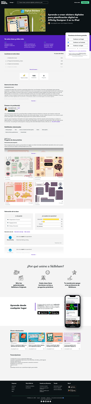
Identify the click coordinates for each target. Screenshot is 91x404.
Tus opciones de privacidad (57, 397)
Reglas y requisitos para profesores (44, 391)
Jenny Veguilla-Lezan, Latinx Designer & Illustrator (62, 23)
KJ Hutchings (10, 252)
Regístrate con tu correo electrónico (77, 51)
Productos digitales (57, 387)
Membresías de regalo (58, 386)
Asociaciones (28, 387)
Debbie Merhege (38, 177)
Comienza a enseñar (44, 386)
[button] (14, 2)
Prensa (13, 389)
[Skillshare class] (18, 337)
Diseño (38, 129)
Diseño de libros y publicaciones (12, 132)
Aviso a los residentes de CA (46, 399)
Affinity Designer (9, 129)
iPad (16, 129)
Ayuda (38, 397)
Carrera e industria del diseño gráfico (26, 129)
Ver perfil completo (56, 121)
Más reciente (27, 231)
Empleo (13, 387)
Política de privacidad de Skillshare (74, 54)
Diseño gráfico (45, 129)
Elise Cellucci (7, 177)
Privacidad (43, 397)
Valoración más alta (8, 231)
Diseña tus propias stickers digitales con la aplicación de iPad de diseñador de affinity (36, 346)
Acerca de (14, 386)
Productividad (23, 132)
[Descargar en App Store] (73, 387)
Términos (48, 397)
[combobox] (32, 2)
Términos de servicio (82, 53)
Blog (12, 391)
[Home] (4, 2)
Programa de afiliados (30, 386)
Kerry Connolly (10, 239)
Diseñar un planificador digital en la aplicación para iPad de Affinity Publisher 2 (18, 346)
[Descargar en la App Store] (42, 313)
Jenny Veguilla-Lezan (14, 348)
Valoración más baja (18, 231)
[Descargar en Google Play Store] (73, 390)
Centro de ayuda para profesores (44, 388)
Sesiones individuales (58, 389)
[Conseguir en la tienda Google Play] (54, 313)
